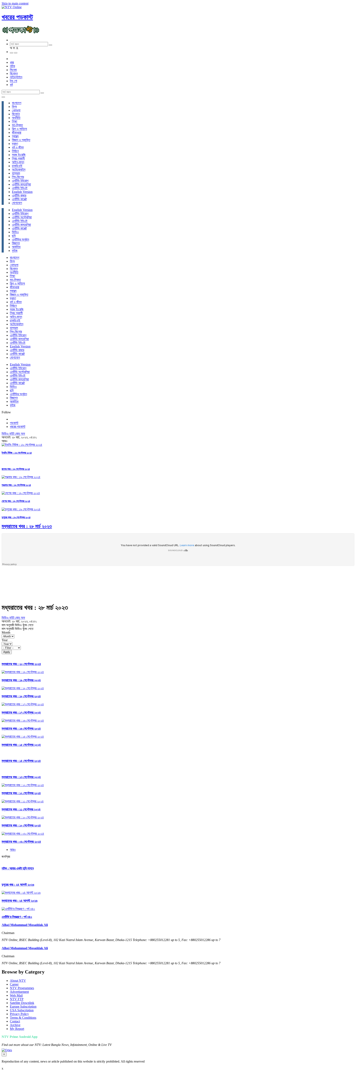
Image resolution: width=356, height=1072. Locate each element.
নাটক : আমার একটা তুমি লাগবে (18, 868)
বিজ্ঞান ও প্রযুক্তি (21, 140)
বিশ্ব (14, 106)
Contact (15, 1021)
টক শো (13, 81)
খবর (12, 62)
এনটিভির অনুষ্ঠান (20, 239)
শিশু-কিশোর (18, 177)
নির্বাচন (15, 151)
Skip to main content (15, 3)
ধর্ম (11, 84)
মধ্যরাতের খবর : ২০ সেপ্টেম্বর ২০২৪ (21, 664)
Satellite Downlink (22, 1003)
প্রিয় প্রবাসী (18, 158)
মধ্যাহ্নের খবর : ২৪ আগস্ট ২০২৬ (19, 900)
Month (6, 632)
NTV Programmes (22, 988)
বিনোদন (14, 73)
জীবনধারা (16, 132)
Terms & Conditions (23, 1017)
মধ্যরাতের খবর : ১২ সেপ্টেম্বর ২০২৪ (21, 793)
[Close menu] (3, 97)
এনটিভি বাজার (19, 195)
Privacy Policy (19, 1014)
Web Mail (16, 995)
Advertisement (19, 991)
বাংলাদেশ (16, 103)
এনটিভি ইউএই (19, 188)
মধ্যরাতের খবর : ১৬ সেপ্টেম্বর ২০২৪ (21, 728)
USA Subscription (22, 1010)
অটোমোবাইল (18, 169)
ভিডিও (15, 232)
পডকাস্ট (14, 423)
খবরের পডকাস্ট (17, 17)
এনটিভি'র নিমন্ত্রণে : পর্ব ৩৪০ (17, 917)
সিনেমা (13, 70)
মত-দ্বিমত (17, 125)
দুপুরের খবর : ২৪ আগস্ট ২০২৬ (18, 884)
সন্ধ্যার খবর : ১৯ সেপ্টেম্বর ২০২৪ (16, 485)
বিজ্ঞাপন (16, 243)
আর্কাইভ (16, 247)
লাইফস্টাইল (16, 77)
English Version (22, 192)
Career (14, 984)
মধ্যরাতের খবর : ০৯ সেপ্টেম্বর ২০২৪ (21, 841)
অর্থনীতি (16, 117)
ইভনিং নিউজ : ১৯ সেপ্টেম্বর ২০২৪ (17, 452)
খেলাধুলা (16, 110)
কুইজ (15, 250)
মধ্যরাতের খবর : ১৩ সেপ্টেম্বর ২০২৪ (21, 777)
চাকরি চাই (17, 166)
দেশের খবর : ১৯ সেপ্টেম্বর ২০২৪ (16, 501)
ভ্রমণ (15, 143)
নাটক (12, 66)
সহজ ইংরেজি (19, 154)
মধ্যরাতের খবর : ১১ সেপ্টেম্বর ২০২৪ (21, 809)
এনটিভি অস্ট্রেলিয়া (22, 217)
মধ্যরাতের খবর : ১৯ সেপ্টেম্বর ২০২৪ (21, 680)
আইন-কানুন (18, 162)
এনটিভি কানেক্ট (19, 199)
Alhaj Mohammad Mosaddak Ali (25, 925)
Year (5, 640)
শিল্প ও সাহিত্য (19, 129)
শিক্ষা (14, 121)
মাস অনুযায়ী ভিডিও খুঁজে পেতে (17, 625)
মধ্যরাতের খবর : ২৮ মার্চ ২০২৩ (27, 526)
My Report (17, 1028)
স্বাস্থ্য (15, 136)
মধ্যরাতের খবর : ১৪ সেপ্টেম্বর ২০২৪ (21, 761)
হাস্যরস (16, 173)
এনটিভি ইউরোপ (20, 180)
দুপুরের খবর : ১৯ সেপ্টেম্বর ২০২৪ (16, 517)
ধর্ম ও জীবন (18, 147)
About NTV (18, 980)
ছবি (13, 236)
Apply (6, 652)
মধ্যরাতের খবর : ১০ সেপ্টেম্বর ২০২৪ (21, 825)
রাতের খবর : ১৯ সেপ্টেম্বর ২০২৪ (16, 469)
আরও (13, 849)
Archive (15, 1025)
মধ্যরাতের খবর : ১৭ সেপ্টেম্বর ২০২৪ (21, 712)
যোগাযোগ (17, 203)
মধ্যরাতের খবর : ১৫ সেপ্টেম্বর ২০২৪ (21, 744)
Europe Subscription (23, 1006)
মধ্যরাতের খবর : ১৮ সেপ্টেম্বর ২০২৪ (21, 696)
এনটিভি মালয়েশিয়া (21, 184)
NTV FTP (16, 999)
